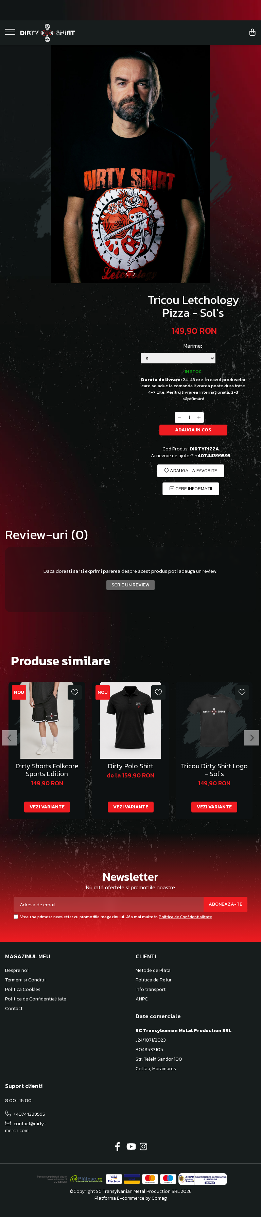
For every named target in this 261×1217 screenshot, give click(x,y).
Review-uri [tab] (46, 535)
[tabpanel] (130, 164)
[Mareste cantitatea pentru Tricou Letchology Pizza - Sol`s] (199, 417)
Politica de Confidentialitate (185, 917)
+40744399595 (29, 1114)
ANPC (142, 999)
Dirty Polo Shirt (130, 766)
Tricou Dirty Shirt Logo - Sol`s (214, 770)
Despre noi (17, 970)
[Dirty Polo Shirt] (130, 720)
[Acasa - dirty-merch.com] (47, 33)
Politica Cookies (22, 989)
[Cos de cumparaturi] (252, 33)
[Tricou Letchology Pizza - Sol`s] (130, 164)
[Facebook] (118, 1147)
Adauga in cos (193, 429)
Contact (13, 1008)
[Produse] (11, 34)
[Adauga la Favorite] (75, 692)
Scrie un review (130, 584)
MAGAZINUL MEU (27, 956)
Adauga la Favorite (193, 470)
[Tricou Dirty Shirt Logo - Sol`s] (214, 720)
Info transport (151, 989)
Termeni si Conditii (25, 980)
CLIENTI (146, 956)
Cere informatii (193, 488)
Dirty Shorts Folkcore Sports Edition (47, 770)
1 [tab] (130, 273)
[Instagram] (144, 1147)
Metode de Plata (153, 970)
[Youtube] (131, 1147)
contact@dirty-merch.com (25, 1127)
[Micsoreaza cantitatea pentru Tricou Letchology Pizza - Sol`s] (179, 417)
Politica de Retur (154, 980)
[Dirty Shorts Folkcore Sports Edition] (46, 720)
